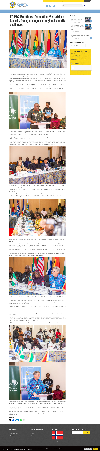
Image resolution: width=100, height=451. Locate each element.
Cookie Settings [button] (88, 448)
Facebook (32, 431)
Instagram (32, 437)
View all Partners (57, 441)
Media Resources (14, 433)
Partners (12, 435)
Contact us (12, 438)
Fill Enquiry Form (76, 63)
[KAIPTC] (18, 5)
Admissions (12, 431)
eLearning (12, 437)
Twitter (32, 433)
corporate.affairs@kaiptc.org (78, 56)
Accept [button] (95, 448)
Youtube (32, 435)
